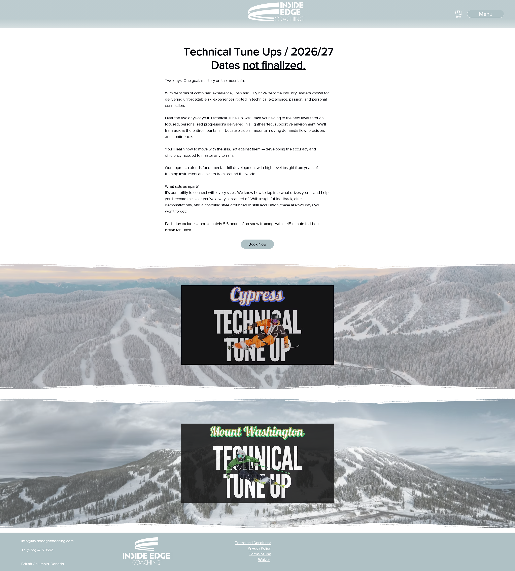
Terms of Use (260, 553)
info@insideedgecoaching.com (47, 540)
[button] (459, 14)
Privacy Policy (259, 548)
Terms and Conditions (253, 542)
